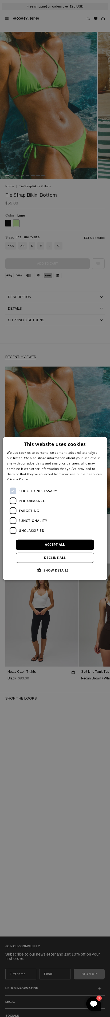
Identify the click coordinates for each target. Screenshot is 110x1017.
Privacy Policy (17, 479)
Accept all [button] (55, 544)
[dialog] (55, 508)
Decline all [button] (55, 557)
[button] (55, 570)
